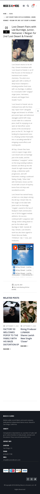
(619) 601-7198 (7, 454)
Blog (11, 14)
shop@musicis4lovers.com (11, 460)
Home (5, 14)
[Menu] (24, 5)
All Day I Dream (15, 277)
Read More (6, 349)
